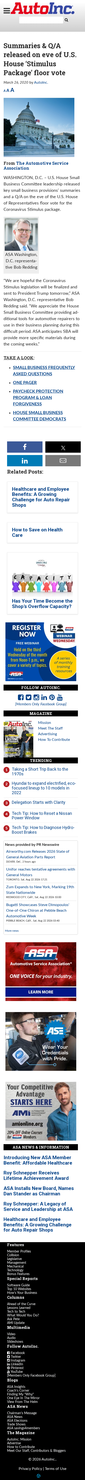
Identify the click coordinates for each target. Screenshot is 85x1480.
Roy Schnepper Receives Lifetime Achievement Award (36, 1175)
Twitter (15, 1356)
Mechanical (15, 1266)
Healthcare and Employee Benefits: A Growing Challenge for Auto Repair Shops (41, 497)
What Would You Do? (23, 1315)
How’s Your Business (22, 1293)
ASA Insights (16, 1387)
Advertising (47, 734)
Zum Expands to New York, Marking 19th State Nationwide (40, 890)
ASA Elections (17, 1420)
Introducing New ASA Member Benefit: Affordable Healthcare (38, 1160)
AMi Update (16, 1323)
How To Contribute (54, 740)
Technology (15, 1270)
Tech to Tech (16, 1311)
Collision (13, 1255)
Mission (44, 723)
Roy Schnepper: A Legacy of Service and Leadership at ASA (38, 1206)
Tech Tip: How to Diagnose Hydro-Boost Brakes (43, 830)
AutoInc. (42, 8)
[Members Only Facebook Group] (31, 1375)
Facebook (17, 1353)
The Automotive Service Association (36, 166)
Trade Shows (16, 1424)
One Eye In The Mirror (23, 1398)
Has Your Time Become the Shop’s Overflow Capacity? (42, 603)
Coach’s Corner (18, 1390)
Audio (11, 1338)
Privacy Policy (30, 1469)
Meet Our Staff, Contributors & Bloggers (36, 1451)
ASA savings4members (23, 1428)
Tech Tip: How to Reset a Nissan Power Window (42, 815)
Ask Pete (13, 1319)
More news (12, 930)
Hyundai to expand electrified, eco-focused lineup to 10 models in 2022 (44, 788)
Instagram (17, 1360)
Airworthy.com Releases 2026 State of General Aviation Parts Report (37, 854)
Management (16, 1262)
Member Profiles (19, 1251)
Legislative (14, 1259)
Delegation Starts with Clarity (38, 802)
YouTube (16, 1372)
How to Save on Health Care (37, 532)
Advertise (14, 1443)
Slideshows (15, 1341)
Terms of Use (55, 1469)
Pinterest (17, 1368)
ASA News (14, 1417)
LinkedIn (16, 1364)
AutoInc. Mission (19, 1439)
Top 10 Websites (19, 1289)
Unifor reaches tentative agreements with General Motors (40, 872)
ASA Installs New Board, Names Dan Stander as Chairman (39, 1191)
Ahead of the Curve (21, 1304)
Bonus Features (18, 1274)
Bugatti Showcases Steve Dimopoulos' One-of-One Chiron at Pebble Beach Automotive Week (37, 910)
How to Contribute (21, 1447)
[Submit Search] (66, 20)
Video (11, 1334)
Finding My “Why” (20, 1394)
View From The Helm (22, 1402)
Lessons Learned (18, 1308)
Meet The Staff (50, 728)
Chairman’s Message (22, 1413)
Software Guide (18, 1285)
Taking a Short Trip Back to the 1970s (40, 771)
